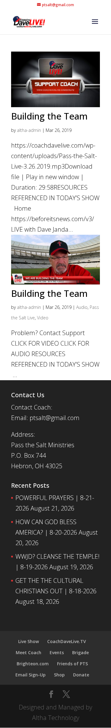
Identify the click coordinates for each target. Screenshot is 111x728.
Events (57, 652)
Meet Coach (28, 652)
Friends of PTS (72, 664)
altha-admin (29, 130)
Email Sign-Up (30, 675)
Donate (81, 675)
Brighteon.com (33, 664)
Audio (82, 307)
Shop (59, 675)
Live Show (28, 641)
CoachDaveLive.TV (66, 641)
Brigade (80, 652)
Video (42, 318)
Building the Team (49, 116)
